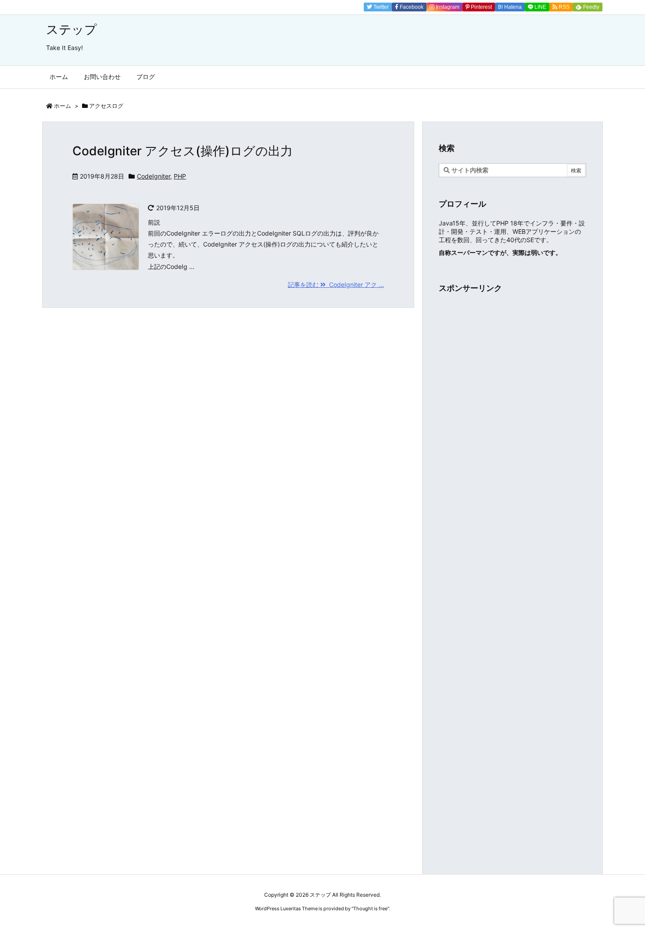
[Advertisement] (512, 365)
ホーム (62, 105)
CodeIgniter (153, 176)
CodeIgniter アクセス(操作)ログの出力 (182, 150)
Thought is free (370, 908)
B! (509, 7)
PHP (180, 176)
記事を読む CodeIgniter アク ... (336, 284)
